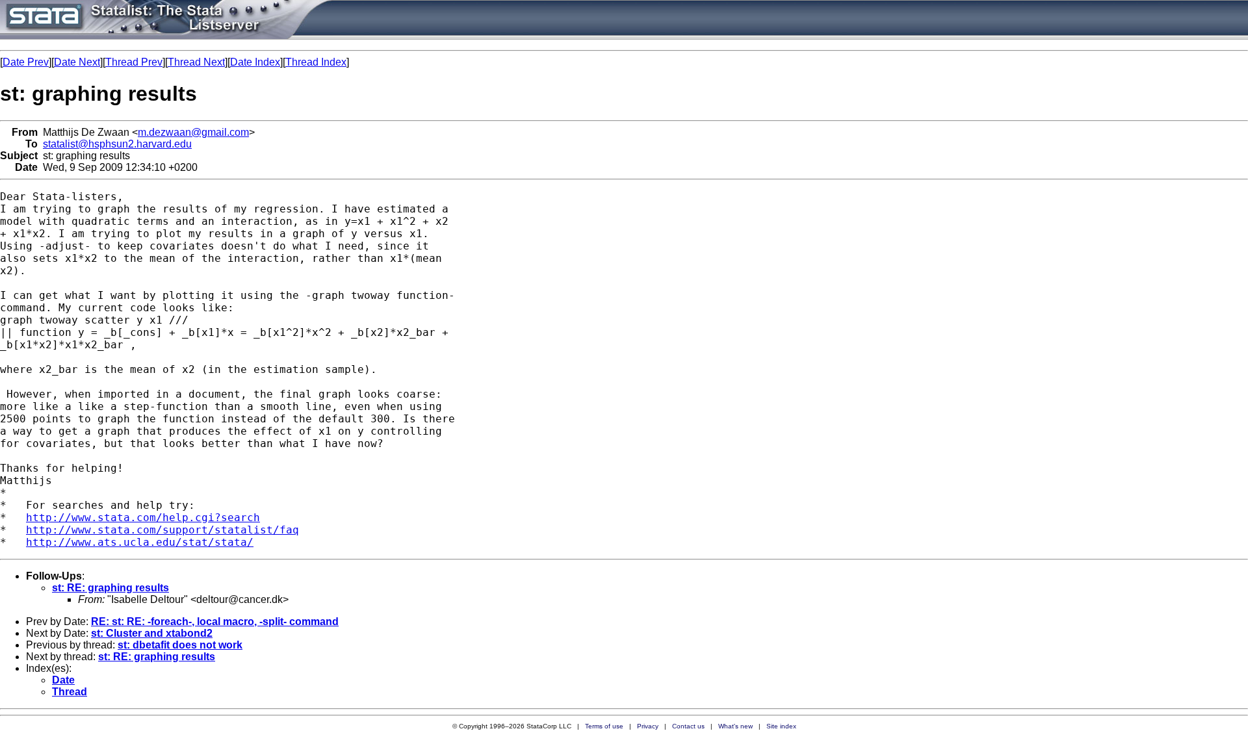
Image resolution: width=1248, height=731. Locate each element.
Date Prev (26, 62)
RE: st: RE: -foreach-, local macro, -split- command (215, 621)
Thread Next (196, 62)
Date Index (255, 62)
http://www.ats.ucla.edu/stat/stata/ (140, 542)
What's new (735, 726)
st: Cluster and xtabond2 (152, 633)
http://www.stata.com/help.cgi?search (143, 517)
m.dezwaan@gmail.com (193, 132)
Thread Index (315, 62)
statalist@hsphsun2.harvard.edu (117, 143)
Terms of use (604, 726)
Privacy (647, 726)
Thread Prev (133, 62)
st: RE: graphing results (110, 587)
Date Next (77, 62)
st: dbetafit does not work (180, 644)
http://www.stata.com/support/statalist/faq (162, 530)
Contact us (688, 726)
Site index (781, 726)
